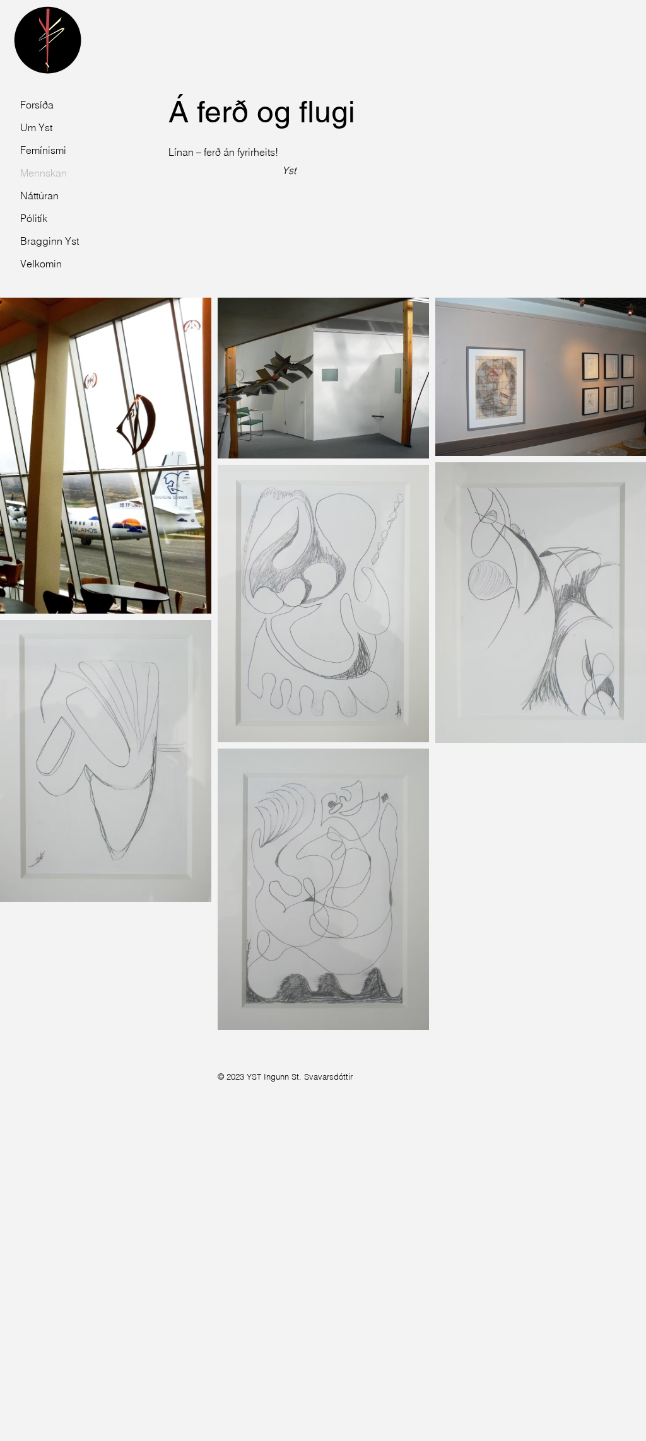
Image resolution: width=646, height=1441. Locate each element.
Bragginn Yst (47, 241)
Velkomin (41, 263)
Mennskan (43, 172)
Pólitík (33, 218)
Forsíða (37, 104)
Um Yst (36, 127)
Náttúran (39, 195)
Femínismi (43, 150)
